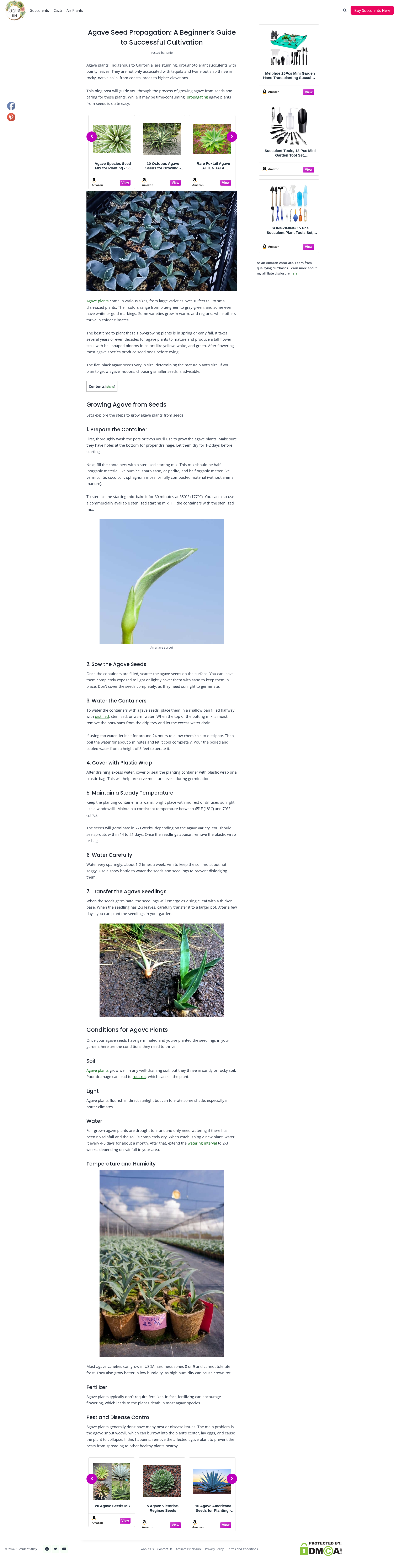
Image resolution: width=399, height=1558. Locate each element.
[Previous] (91, 136)
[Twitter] (55, 1549)
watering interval (202, 1143)
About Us (147, 1549)
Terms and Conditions (242, 1549)
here (294, 273)
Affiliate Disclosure (189, 1549)
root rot (139, 1076)
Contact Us (164, 1549)
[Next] (232, 136)
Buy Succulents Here (372, 10)
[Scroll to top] (10, 1541)
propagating (197, 97)
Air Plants (74, 10)
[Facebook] (47, 1549)
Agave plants (97, 300)
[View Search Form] (345, 10)
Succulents (39, 10)
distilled (102, 716)
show (110, 386)
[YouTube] (64, 1549)
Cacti (57, 10)
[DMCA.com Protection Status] (347, 1549)
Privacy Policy (214, 1549)
